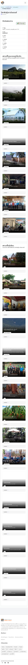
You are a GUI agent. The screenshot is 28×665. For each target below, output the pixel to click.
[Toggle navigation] (25, 3)
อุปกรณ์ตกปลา (16, 651)
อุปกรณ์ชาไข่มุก (23, 651)
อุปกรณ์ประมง (9, 651)
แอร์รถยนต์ (11, 649)
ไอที (6, 649)
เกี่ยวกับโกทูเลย (4, 637)
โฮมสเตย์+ (16, 646)
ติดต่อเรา (3, 639)
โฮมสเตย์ (20, 646)
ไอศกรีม (3, 649)
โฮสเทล (3, 646)
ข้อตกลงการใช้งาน (19, 637)
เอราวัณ (20, 649)
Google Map (21, 23)
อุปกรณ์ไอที (4, 651)
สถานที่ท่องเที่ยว (8, 7)
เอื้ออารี (16, 649)
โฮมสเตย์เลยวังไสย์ (9, 646)
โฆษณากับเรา (11, 637)
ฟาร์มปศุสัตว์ (15, 7)
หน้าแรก (2, 7)
